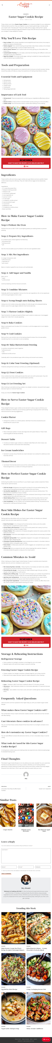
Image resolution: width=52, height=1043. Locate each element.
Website (38, 867)
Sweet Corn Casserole (45, 787)
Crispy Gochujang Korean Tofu (36, 989)
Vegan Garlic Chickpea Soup (10, 1029)
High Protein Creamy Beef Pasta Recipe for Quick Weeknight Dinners (12, 949)
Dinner (3, 946)
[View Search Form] (2, 5)
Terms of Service (25, 1039)
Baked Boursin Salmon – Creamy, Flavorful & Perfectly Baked (37, 949)
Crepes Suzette (7, 830)
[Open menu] (49, 5)
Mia (22, 19)
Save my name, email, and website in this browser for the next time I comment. (21, 870)
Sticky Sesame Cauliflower (35, 1029)
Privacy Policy (18, 1039)
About (31, 1039)
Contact (35, 1039)
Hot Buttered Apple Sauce (44, 830)
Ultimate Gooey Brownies (26, 830)
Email (21, 867)
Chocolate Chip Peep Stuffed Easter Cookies (11, 788)
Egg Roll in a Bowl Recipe (9, 989)
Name (4, 867)
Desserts (26, 14)
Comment (5, 849)
